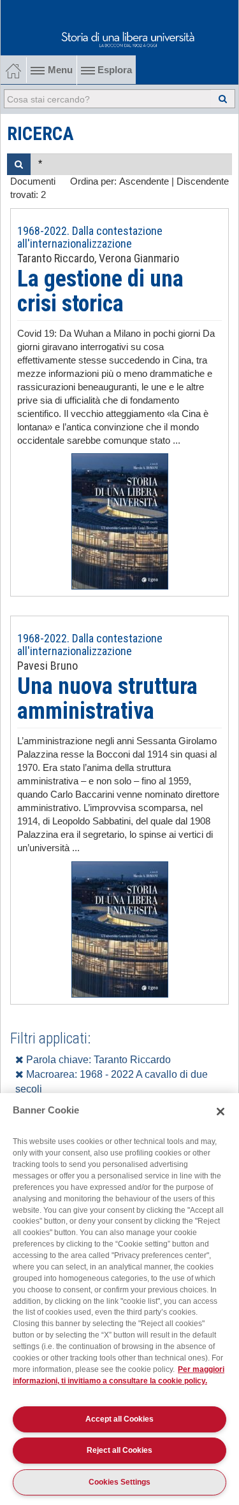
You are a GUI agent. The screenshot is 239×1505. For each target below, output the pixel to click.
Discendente (203, 181)
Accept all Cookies (119, 1419)
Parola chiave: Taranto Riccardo (97, 1059)
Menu (60, 70)
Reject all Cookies (119, 1450)
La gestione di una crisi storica (100, 291)
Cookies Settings (119, 1482)
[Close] (220, 1112)
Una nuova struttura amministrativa (107, 699)
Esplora (113, 70)
